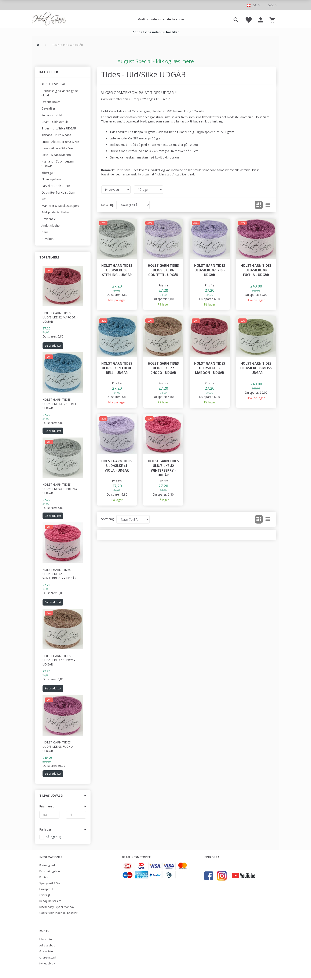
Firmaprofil (46, 889)
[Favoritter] (248, 19)
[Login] (260, 19)
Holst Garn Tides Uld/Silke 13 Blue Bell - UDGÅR (61, 403)
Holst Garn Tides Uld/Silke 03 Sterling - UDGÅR (61, 488)
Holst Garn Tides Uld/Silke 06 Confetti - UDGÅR (163, 270)
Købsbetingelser (49, 871)
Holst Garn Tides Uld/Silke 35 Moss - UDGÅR (256, 368)
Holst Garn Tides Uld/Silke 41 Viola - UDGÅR (116, 466)
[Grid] (259, 205)
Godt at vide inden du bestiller (161, 19)
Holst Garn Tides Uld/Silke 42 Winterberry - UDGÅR (59, 574)
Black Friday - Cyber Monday (56, 907)
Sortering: (107, 205)
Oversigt (44, 895)
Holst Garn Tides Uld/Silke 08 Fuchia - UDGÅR (59, 746)
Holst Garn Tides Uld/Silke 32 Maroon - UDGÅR (60, 317)
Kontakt (44, 877)
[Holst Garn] (49, 19)
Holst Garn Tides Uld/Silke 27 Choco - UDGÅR (59, 660)
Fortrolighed (47, 865)
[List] (268, 205)
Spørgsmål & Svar (50, 883)
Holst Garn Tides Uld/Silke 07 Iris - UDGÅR (209, 270)
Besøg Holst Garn (50, 901)
